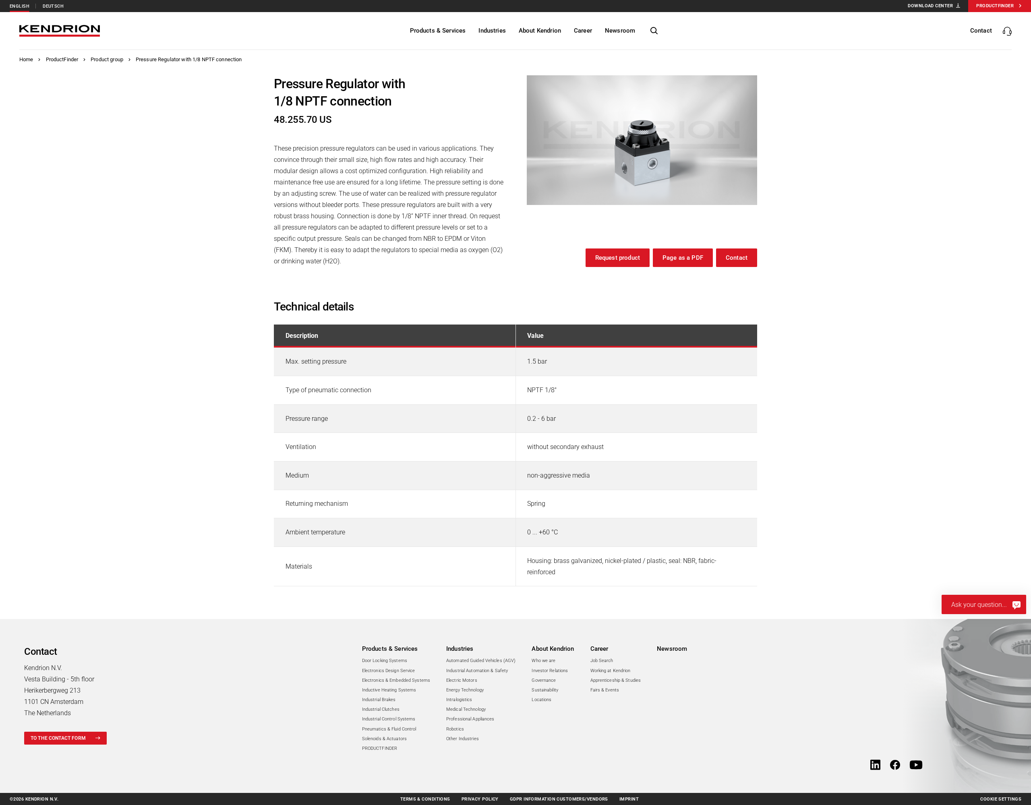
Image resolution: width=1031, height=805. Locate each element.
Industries (460, 648)
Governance (544, 680)
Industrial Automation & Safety (477, 670)
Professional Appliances (470, 719)
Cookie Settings (1000, 799)
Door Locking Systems (384, 660)
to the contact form (58, 738)
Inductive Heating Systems (389, 690)
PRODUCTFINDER (379, 748)
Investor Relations (550, 670)
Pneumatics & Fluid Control (389, 729)
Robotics (455, 729)
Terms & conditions (425, 799)
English (19, 6)
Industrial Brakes (379, 699)
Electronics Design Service (388, 670)
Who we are (543, 660)
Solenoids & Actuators (384, 738)
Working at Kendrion (610, 670)
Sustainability (545, 690)
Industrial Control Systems (389, 719)
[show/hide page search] (654, 31)
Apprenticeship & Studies (615, 680)
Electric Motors (461, 680)
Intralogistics (459, 699)
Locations (541, 699)
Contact (736, 257)
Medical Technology (466, 709)
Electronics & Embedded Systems (396, 680)
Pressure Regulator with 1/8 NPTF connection (189, 59)
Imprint (629, 799)
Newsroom (672, 648)
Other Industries (462, 738)
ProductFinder (62, 59)
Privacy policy (480, 799)
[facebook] (895, 765)
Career (599, 648)
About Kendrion (553, 648)
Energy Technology (465, 690)
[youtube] (916, 765)
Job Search (601, 660)
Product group (107, 59)
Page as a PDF (682, 257)
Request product (617, 257)
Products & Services (390, 648)
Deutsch (53, 6)
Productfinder (995, 5)
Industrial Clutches (381, 709)
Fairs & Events (604, 690)
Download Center (930, 5)
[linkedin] (875, 765)
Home (26, 59)
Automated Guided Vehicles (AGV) (481, 660)
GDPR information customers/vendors (559, 799)
